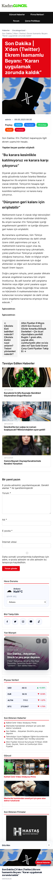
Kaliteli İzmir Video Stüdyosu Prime (21, 723)
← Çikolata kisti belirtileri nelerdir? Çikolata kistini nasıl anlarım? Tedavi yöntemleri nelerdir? (10, 338)
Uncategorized (18, 30)
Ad (4, 519)
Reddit (9, 130)
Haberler (6, 30)
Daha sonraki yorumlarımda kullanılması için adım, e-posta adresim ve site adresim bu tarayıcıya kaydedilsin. (25, 559)
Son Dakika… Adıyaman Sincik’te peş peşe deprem (24, 732)
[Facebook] (7, 621)
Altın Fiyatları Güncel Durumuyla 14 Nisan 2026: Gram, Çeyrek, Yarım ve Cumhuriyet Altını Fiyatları (27, 744)
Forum (16, 21)
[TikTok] (39, 621)
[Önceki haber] (38, 641)
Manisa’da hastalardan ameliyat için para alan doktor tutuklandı (25, 727)
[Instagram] (23, 621)
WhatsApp (42, 125)
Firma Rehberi (37, 14)
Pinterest (19, 130)
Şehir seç (12, 596)
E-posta (7, 530)
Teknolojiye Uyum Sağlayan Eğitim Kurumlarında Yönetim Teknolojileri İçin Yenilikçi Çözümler (27, 737)
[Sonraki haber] (44, 641)
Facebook (30, 125)
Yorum (6, 493)
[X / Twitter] (15, 621)
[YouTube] (31, 621)
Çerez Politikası (32, 21)
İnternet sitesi (9, 541)
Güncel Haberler (17, 14)
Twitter (18, 125)
